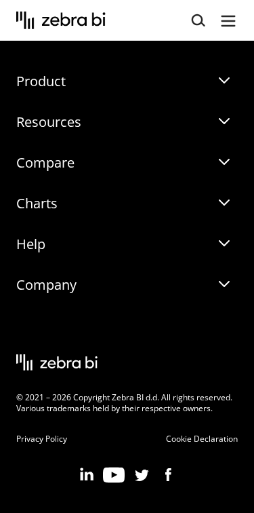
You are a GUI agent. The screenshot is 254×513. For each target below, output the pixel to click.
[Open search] (198, 20)
